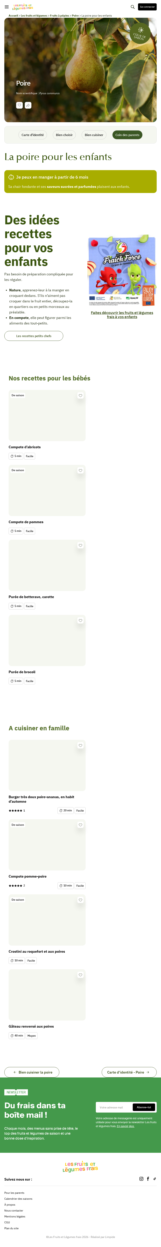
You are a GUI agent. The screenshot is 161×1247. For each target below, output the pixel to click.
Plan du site (11, 1228)
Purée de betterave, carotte (31, 597)
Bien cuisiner (94, 135)
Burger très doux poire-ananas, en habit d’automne (41, 799)
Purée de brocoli (22, 672)
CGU (7, 1222)
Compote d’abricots (25, 447)
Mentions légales (14, 1216)
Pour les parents (14, 1193)
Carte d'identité (33, 135)
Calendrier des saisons (18, 1198)
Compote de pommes (26, 522)
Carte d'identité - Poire (125, 1072)
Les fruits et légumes (34, 15)
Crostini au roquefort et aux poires (37, 951)
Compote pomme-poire (28, 876)
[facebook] (148, 1179)
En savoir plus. (125, 1126)
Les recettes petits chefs (33, 336)
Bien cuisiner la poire (35, 1072)
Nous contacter (13, 1210)
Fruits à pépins (59, 15)
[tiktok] (155, 1179)
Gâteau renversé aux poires (31, 1026)
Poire (75, 15)
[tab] (28, 105)
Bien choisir (64, 135)
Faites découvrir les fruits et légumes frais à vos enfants (122, 314)
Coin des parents (127, 135)
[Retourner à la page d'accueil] (23, 6)
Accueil (13, 15)
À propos (9, 1204)
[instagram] (141, 1179)
